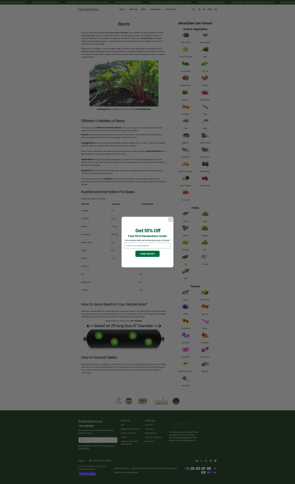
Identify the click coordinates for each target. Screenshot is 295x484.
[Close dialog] (170, 220)
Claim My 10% (147, 253)
